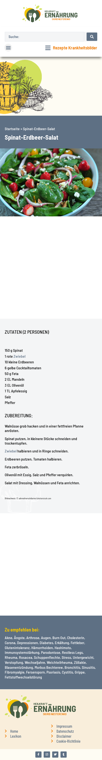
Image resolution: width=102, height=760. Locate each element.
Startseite (12, 128)
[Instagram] (47, 754)
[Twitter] (55, 754)
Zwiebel (19, 356)
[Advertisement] (51, 268)
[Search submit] (92, 37)
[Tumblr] (63, 754)
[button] (8, 48)
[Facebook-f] (38, 754)
